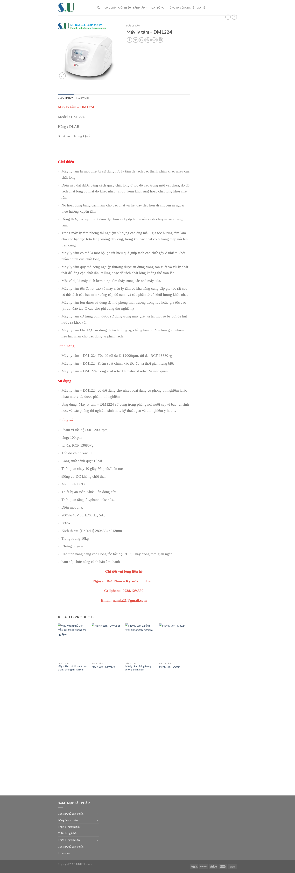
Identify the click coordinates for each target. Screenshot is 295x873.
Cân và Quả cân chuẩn (70, 813)
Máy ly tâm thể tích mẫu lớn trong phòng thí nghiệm (72, 668)
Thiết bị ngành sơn (69, 839)
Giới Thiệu (124, 7)
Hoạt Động (157, 7)
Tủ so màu (64, 853)
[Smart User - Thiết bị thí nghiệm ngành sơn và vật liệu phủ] (75, 7)
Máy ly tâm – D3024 (169, 666)
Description (66, 97)
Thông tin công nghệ (180, 7)
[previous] (58, 650)
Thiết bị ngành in (67, 833)
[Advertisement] (218, 77)
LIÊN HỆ (200, 7)
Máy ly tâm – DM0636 (103, 666)
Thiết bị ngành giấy (69, 826)
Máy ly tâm (133, 25)
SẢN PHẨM (139, 7)
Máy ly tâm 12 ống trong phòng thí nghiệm (138, 668)
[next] (189, 650)
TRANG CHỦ (109, 7)
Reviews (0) (82, 97)
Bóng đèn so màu (68, 820)
